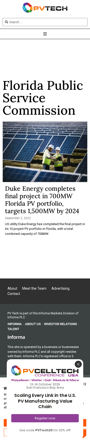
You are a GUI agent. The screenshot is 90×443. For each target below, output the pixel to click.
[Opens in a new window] (16, 337)
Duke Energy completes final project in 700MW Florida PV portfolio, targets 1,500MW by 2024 (44, 199)
